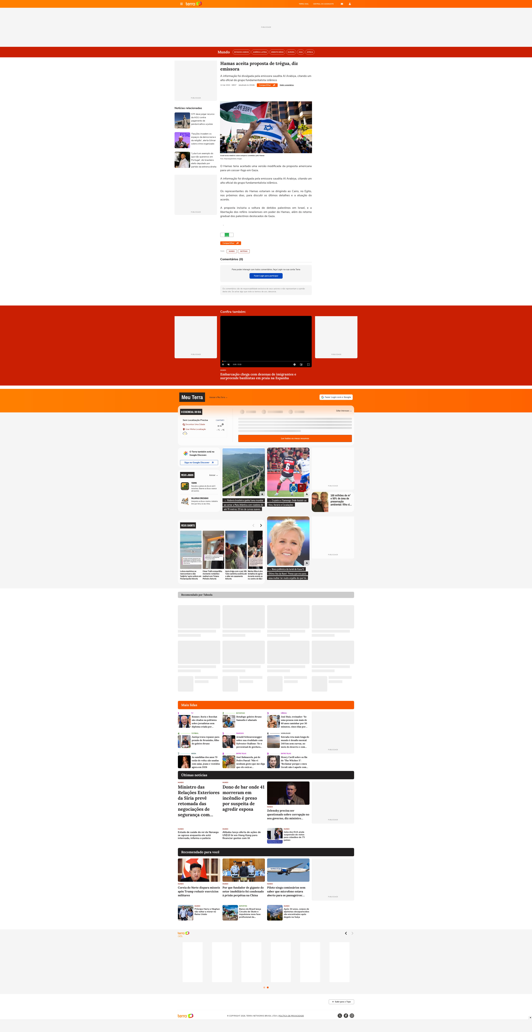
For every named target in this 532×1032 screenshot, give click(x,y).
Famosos (240, 733)
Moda (193, 754)
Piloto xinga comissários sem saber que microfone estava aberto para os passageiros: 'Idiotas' (286, 891)
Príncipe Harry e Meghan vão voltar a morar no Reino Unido (207, 912)
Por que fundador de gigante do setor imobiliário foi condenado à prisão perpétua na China (243, 891)
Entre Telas (241, 754)
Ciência (284, 713)
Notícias (243, 251)
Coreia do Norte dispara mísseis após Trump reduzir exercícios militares (199, 891)
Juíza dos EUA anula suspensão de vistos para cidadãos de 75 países (294, 836)
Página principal (194, 4)
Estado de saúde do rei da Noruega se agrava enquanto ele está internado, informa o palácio (198, 835)
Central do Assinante (323, 4)
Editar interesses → (344, 410)
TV (192, 713)
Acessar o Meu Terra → (218, 397)
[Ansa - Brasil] (226, 235)
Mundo (232, 251)
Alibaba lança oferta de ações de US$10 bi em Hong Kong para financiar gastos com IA (241, 835)
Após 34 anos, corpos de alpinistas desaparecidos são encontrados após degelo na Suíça (296, 913)
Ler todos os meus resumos (295, 438)
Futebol (195, 733)
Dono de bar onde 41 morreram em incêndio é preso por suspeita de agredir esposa (243, 798)
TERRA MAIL (304, 4)
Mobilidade (285, 733)
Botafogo (240, 713)
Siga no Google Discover (196, 462)
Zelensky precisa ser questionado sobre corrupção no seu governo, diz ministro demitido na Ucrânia (288, 814)
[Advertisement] (333, 836)
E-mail (342, 4)
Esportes (243, 906)
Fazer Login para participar (266, 275)
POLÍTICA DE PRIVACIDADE (291, 1016)
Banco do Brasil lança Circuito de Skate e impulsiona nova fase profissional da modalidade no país (250, 913)
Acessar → (213, 475)
